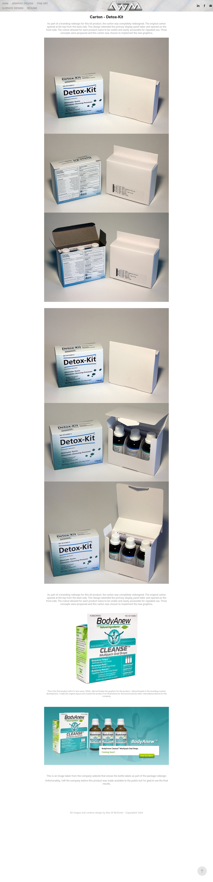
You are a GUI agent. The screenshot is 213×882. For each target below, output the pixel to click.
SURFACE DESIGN (12, 8)
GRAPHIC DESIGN (22, 3)
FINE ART (42, 3)
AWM (5, 3)
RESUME (32, 8)
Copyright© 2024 (134, 812)
